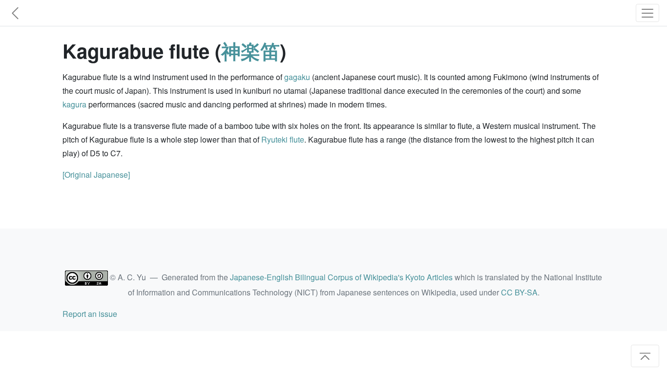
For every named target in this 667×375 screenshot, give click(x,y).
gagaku (297, 77)
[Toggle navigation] (647, 13)
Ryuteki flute (282, 139)
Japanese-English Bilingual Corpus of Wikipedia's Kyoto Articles (341, 277)
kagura (74, 104)
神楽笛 (250, 50)
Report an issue (90, 313)
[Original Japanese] (96, 174)
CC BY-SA (519, 292)
